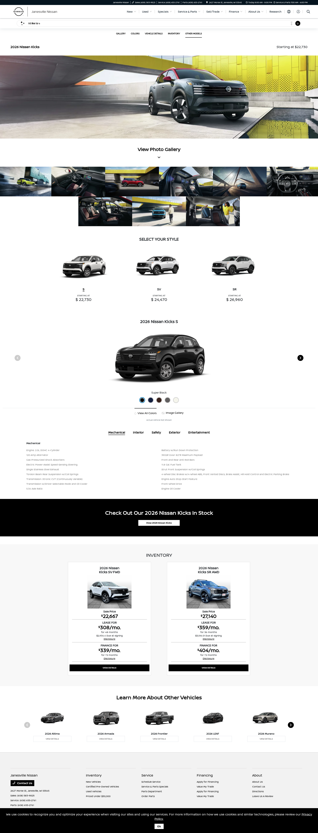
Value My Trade (205, 786)
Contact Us (24, 783)
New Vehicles (93, 781)
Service (147, 775)
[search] (308, 12)
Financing (205, 775)
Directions (258, 791)
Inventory (94, 775)
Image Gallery (174, 413)
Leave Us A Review (262, 796)
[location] (207, 2)
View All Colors (147, 413)
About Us (257, 781)
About (257, 775)
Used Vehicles (93, 791)
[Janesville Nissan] (38, 11)
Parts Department (151, 791)
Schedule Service (150, 781)
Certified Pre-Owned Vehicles (102, 786)
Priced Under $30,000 (98, 796)
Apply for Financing (208, 781)
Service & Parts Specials (154, 786)
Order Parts (148, 796)
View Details (109, 667)
